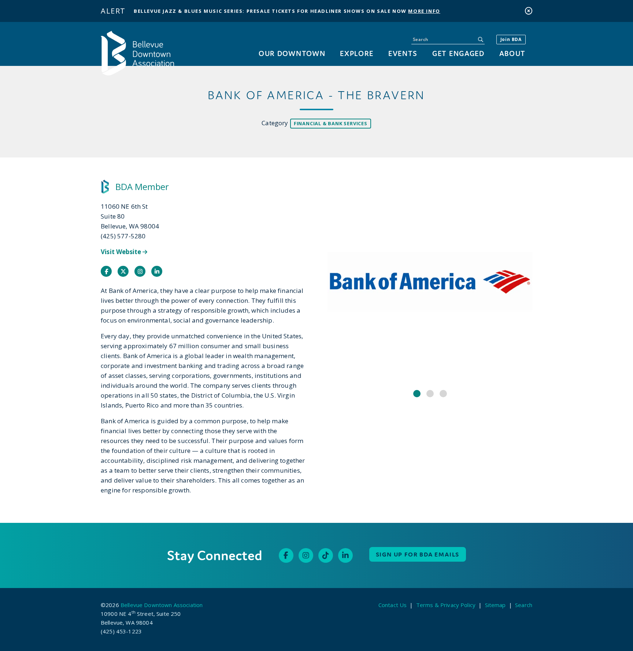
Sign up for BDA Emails (418, 554)
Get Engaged (458, 53)
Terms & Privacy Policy (445, 605)
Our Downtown (292, 53)
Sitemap (495, 605)
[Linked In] (345, 555)
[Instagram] (306, 555)
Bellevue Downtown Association (162, 605)
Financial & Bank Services (330, 123)
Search (523, 605)
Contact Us (392, 605)
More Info (424, 11)
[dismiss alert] (528, 11)
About (512, 53)
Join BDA (511, 39)
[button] (416, 393)
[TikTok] (325, 555)
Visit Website (121, 252)
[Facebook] (286, 555)
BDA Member (142, 187)
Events (403, 53)
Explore (357, 53)
